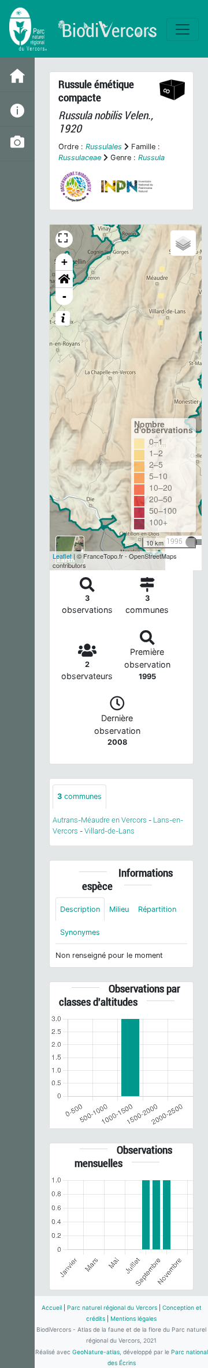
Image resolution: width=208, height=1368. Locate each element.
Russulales (104, 146)
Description (80, 909)
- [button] (64, 296)
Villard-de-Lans (109, 831)
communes (79, 796)
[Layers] (183, 243)
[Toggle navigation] (182, 29)
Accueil (52, 1307)
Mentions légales (133, 1318)
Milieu (119, 909)
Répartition (157, 909)
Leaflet (62, 555)
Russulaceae (79, 157)
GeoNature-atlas (96, 1351)
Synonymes (80, 932)
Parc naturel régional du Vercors (112, 1307)
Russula (151, 157)
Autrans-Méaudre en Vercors (100, 820)
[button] (64, 279)
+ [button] (64, 262)
